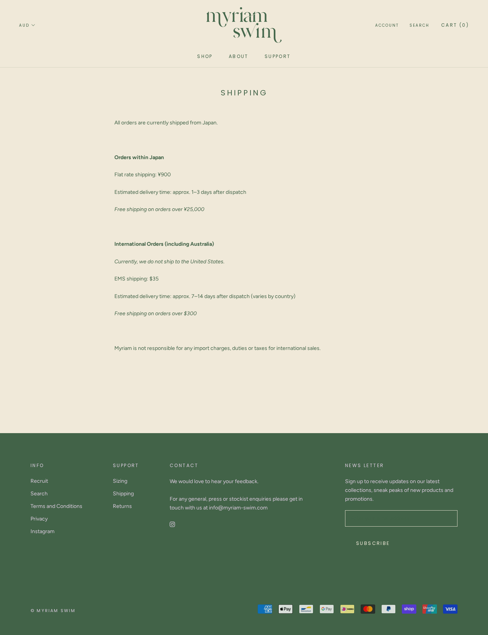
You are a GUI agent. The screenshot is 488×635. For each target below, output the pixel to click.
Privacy (39, 519)
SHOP (205, 56)
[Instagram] (172, 524)
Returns (122, 506)
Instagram (42, 531)
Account (387, 25)
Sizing (120, 481)
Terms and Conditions (56, 506)
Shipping (123, 493)
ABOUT (239, 56)
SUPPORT (278, 56)
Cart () (455, 25)
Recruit (39, 481)
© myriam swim (53, 611)
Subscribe (373, 543)
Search (419, 25)
